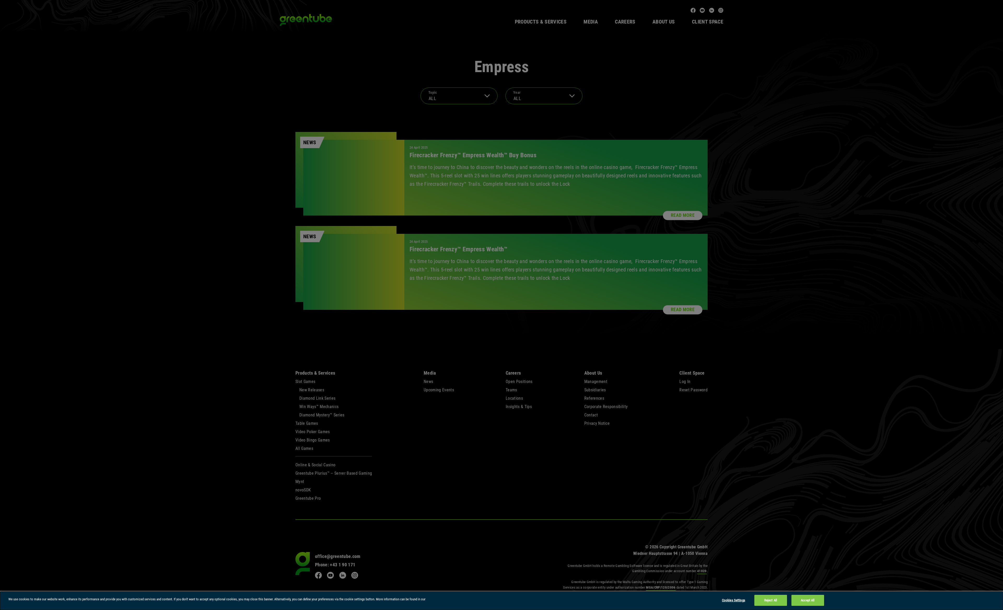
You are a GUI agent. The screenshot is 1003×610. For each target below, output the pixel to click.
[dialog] (501, 600)
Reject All (770, 600)
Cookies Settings (733, 600)
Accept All (807, 600)
